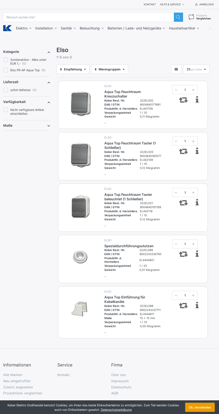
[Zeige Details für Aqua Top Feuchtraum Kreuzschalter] (81, 103)
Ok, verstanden (200, 407)
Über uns (118, 375)
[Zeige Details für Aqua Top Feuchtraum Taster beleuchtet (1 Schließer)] (81, 206)
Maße (7, 125)
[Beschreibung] (197, 99)
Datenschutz (121, 387)
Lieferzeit (10, 82)
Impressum (120, 381)
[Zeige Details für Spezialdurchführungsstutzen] (81, 257)
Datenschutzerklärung (116, 409)
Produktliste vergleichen (22, 393)
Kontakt (150, 4)
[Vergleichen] (183, 99)
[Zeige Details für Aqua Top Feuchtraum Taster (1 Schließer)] (81, 155)
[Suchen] (178, 17)
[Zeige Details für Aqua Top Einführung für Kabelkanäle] (81, 309)
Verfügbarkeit (14, 102)
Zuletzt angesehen (18, 387)
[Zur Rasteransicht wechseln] (176, 69)
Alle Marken (12, 375)
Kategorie (11, 51)
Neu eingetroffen (17, 381)
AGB (114, 393)
